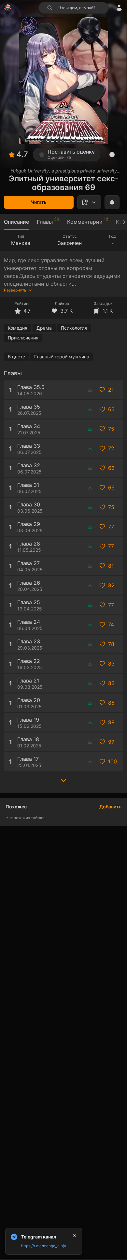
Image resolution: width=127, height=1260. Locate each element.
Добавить (110, 806)
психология (74, 328)
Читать (39, 202)
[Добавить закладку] (89, 202)
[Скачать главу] (89, 389)
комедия (17, 328)
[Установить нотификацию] (112, 202)
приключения (23, 337)
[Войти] (119, 8)
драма (44, 328)
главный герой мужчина (61, 356)
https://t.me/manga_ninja (43, 1245)
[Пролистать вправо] (121, 222)
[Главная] (8, 8)
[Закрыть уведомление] (74, 1235)
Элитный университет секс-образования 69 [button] (64, 183)
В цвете (16, 356)
